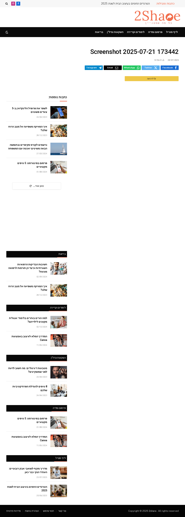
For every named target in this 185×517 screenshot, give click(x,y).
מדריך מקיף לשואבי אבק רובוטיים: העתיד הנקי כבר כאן (28, 470)
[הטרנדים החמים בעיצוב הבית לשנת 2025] (58, 491)
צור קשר (62, 511)
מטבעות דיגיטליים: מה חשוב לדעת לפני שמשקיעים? (27, 370)
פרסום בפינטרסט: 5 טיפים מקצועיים (32, 165)
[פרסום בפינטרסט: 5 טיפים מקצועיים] (58, 167)
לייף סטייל (172, 32)
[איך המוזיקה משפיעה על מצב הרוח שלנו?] (58, 130)
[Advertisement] (71, 16)
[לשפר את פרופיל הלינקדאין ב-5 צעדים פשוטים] (58, 112)
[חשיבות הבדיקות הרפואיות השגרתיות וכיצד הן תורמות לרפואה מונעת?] (58, 268)
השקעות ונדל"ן (115, 32)
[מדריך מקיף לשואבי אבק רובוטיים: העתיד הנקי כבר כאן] (58, 472)
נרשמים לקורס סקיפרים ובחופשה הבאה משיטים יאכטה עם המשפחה (27, 146)
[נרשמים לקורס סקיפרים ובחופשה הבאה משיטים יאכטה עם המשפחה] (58, 149)
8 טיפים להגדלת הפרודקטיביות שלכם (29, 388)
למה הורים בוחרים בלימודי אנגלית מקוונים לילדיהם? (28, 320)
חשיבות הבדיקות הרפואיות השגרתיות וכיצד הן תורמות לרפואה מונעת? (27, 268)
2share (153, 511)
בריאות (99, 32)
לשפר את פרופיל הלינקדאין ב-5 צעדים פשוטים (29, 110)
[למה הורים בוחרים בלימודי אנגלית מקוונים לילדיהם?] (58, 322)
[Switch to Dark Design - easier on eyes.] (7, 32)
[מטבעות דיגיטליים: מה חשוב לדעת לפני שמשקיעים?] (58, 372)
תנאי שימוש (48, 511)
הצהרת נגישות (32, 511)
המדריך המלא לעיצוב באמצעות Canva (29, 338)
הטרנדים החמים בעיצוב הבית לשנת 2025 (125, 3)
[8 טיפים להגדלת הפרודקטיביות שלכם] (58, 390)
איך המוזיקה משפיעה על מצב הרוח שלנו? (27, 128)
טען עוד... (38, 186)
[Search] (6, 3)
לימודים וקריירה (136, 32)
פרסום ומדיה (155, 32)
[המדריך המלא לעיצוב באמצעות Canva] (58, 340)
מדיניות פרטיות (13, 511)
